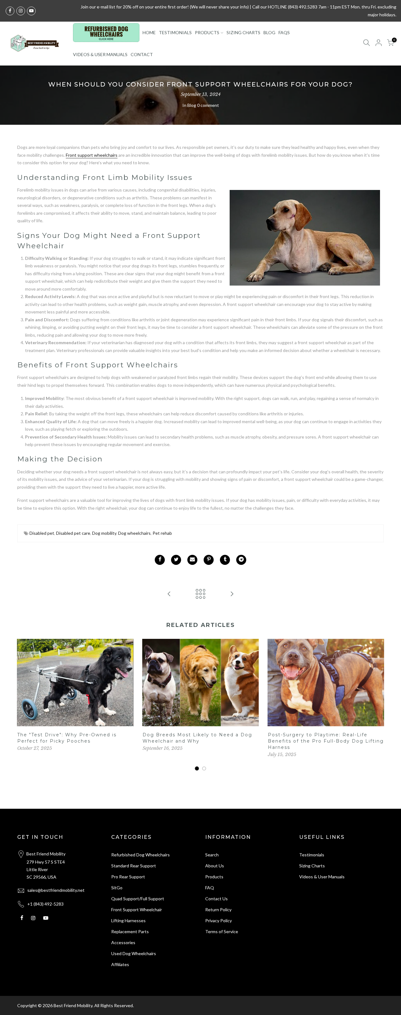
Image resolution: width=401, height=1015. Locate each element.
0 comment (208, 105)
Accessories (123, 942)
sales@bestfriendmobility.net (56, 890)
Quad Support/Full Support (137, 898)
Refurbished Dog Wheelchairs (140, 854)
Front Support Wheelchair (136, 909)
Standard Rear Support (133, 865)
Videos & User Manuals (322, 876)
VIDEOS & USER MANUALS (100, 54)
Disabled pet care (73, 533)
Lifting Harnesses (128, 920)
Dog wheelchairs (134, 533)
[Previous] (23, 705)
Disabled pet (41, 533)
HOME (149, 32)
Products (214, 876)
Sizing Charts (312, 865)
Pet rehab (162, 533)
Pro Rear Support (128, 876)
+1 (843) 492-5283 (45, 904)
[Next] (377, 705)
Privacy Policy (218, 920)
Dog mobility (104, 533)
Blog (191, 105)
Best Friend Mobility (73, 1005)
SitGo (116, 887)
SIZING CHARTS (243, 32)
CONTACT (142, 54)
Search (212, 854)
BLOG (269, 32)
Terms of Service (221, 931)
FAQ (209, 887)
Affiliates (120, 964)
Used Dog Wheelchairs (133, 953)
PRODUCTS (207, 32)
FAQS (284, 32)
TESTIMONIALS (175, 32)
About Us (214, 865)
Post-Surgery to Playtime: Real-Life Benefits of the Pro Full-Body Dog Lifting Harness (326, 741)
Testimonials (311, 854)
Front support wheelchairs (91, 155)
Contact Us (216, 898)
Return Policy (218, 909)
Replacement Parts (130, 931)
